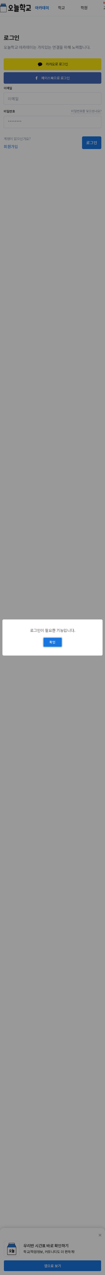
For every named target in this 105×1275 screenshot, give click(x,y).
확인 (52, 642)
